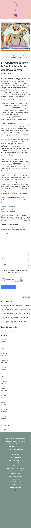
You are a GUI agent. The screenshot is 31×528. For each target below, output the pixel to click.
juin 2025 (3, 372)
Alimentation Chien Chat (15, 444)
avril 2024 (3, 402)
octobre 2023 (4, 416)
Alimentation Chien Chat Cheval (10, 210)
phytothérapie (13, 118)
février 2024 (4, 407)
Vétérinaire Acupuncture (15, 507)
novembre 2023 (4, 414)
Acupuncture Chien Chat (8, 206)
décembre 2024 (5, 386)
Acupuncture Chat (15, 481)
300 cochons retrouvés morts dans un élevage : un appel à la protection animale (16, 310)
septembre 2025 (5, 365)
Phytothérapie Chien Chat (15, 446)
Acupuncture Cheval (7, 208)
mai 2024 (3, 400)
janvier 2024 (4, 409)
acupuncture (16, 107)
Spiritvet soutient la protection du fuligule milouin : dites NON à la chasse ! (16, 306)
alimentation (16, 116)
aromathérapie (23, 118)
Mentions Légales (15, 473)
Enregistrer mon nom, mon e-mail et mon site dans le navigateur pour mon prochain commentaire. (14, 272)
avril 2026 (3, 348)
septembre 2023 (5, 418)
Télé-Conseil (15, 465)
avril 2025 (3, 376)
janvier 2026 (4, 355)
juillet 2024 (3, 395)
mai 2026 (3, 346)
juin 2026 (3, 344)
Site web (3, 264)
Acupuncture (13, 57)
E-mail (3, 258)
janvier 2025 (4, 383)
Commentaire (5, 233)
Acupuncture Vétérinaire (8, 211)
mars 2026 (3, 351)
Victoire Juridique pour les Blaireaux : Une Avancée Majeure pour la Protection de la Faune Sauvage (15, 318)
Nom (3, 252)
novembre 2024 (4, 388)
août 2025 (3, 367)
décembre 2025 (5, 358)
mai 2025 (3, 374)
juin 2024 (3, 397)
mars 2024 (3, 404)
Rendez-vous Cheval (15, 463)
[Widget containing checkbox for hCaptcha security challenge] (12, 279)
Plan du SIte (15, 479)
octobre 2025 (4, 362)
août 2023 (3, 421)
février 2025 (4, 381)
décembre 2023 (5, 411)
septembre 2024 (5, 393)
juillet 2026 (3, 341)
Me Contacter (15, 454)
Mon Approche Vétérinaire (15, 452)
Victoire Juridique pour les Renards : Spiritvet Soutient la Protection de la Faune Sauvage (14, 322)
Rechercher (4, 295)
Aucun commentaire (23, 57)
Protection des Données (15, 476)
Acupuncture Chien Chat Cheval (15, 441)
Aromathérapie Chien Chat (15, 449)
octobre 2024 (4, 390)
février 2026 (4, 353)
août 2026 (3, 339)
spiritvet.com (12, 103)
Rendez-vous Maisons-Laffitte (15, 468)
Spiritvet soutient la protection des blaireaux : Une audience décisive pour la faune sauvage (15, 314)
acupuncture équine (13, 109)
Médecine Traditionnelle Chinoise (15, 438)
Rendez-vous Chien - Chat (15, 460)
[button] (15, 10)
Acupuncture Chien (15, 484)
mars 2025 (3, 379)
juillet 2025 (3, 369)
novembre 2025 (4, 360)
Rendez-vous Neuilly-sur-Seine (15, 471)
